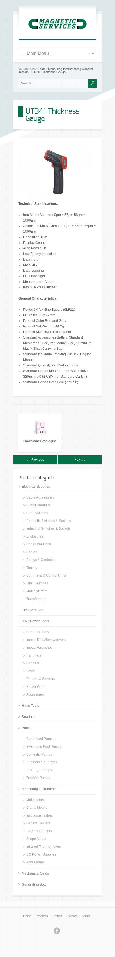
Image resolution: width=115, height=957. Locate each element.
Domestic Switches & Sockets (48, 521)
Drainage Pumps (39, 770)
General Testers (38, 823)
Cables (31, 552)
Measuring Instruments (63, 69)
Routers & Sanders (40, 679)
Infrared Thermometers (43, 847)
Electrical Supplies (36, 487)
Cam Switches (37, 513)
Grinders (32, 663)
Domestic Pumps (39, 754)
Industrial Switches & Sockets (48, 529)
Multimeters (35, 800)
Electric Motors (33, 610)
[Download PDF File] (40, 436)
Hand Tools (30, 706)
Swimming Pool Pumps (43, 747)
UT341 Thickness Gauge (48, 72)
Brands (57, 916)
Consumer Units (38, 544)
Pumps (27, 728)
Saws (30, 671)
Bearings (28, 717)
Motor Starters (36, 591)
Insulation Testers (39, 815)
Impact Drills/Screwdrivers (46, 640)
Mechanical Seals (35, 873)
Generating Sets (34, 884)
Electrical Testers (39, 831)
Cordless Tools (37, 632)
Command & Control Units (46, 575)
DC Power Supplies (41, 854)
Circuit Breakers (38, 505)
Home (41, 69)
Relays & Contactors (41, 560)
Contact (72, 916)
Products (42, 916)
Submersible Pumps (41, 762)
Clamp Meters (36, 808)
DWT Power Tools (35, 621)
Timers (31, 568)
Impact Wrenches (39, 648)
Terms (86, 916)
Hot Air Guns (35, 687)
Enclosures (34, 536)
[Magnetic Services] (57, 32)
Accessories (35, 694)
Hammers (33, 655)
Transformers (36, 599)
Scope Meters (36, 839)
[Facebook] (57, 931)
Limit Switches (37, 583)
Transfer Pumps (38, 778)
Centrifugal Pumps (40, 739)
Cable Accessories (40, 497)
